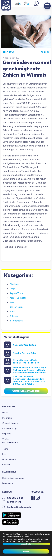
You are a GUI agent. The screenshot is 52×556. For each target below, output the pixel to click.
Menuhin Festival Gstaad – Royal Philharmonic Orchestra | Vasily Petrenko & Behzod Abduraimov (29, 370)
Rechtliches (9, 472)
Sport (12, 311)
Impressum (7, 483)
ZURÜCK (45, 52)
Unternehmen (10, 442)
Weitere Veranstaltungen (26, 391)
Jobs (4, 454)
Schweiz (14, 316)
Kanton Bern (16, 307)
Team (5, 448)
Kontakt (6, 464)
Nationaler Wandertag (24, 345)
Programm (7, 417)
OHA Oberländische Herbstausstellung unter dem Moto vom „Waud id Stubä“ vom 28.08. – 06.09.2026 (29, 380)
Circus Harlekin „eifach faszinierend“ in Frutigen (26, 361)
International (16, 320)
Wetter (5, 438)
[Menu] (47, 5)
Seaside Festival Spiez (24, 353)
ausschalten (26, 544)
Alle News (8, 52)
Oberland (14, 284)
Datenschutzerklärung (13, 478)
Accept (26, 551)
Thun (12, 288)
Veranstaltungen (10, 423)
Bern (12, 302)
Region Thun (16, 293)
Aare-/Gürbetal (18, 298)
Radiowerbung (9, 428)
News (5, 412)
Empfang (6, 433)
